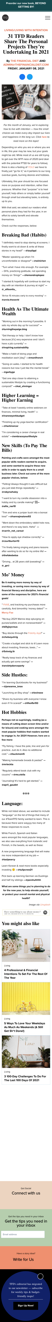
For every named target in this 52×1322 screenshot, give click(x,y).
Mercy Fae (7, 612)
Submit (49, 1234)
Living (9, 30)
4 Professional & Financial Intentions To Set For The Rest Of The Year (25, 974)
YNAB (6, 604)
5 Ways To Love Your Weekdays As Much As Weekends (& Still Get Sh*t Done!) (24, 1027)
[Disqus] (26, 1131)
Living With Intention (31, 30)
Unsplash (45, 904)
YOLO (31, 167)
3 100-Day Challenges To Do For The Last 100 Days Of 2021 (25, 1078)
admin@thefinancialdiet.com (26, 65)
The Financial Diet (25, 61)
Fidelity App (34, 633)
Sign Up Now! (26, 1305)
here (44, 136)
